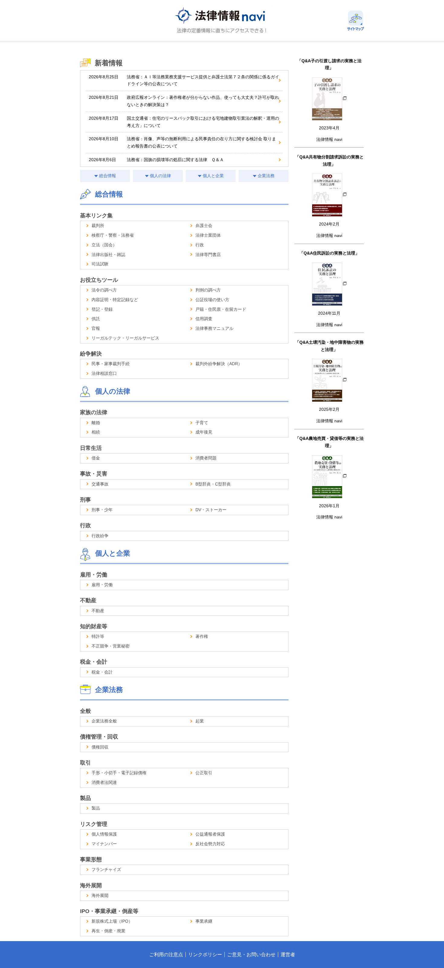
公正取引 (203, 772)
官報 (96, 328)
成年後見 (203, 432)
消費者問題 (206, 458)
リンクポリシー (205, 954)
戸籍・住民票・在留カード (220, 309)
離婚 (96, 422)
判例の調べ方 (208, 289)
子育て (201, 422)
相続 (96, 432)
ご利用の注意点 (166, 954)
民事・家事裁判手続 (111, 363)
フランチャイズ (106, 869)
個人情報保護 (104, 834)
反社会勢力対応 (210, 843)
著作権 (201, 636)
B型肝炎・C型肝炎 (213, 484)
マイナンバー (104, 843)
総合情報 (107, 175)
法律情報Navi (222, 20)
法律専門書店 (208, 254)
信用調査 (203, 318)
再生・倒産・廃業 (108, 930)
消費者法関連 (104, 782)
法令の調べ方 (104, 289)
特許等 (98, 636)
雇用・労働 (102, 584)
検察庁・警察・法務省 (113, 235)
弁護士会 (203, 225)
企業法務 (266, 175)
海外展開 (100, 895)
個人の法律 (160, 175)
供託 (96, 318)
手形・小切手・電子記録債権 (119, 772)
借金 (96, 458)
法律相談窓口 (104, 373)
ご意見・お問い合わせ (251, 954)
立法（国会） (104, 244)
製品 (96, 808)
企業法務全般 (104, 721)
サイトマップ (355, 20)
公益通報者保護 (210, 834)
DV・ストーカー (211, 509)
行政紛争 (100, 535)
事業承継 (203, 921)
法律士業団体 (208, 235)
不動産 (98, 610)
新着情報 (109, 63)
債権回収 (100, 747)
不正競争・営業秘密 (111, 646)
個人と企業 (213, 175)
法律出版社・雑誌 (108, 254)
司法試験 (100, 263)
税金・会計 (102, 672)
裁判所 (98, 225)
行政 (199, 244)
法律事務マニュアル (214, 328)
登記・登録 (102, 309)
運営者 (288, 954)
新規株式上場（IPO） (112, 921)
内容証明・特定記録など (115, 299)
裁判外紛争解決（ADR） (218, 363)
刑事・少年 (102, 509)
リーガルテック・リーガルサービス (125, 338)
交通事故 (100, 484)
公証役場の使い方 (212, 299)
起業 (199, 721)
